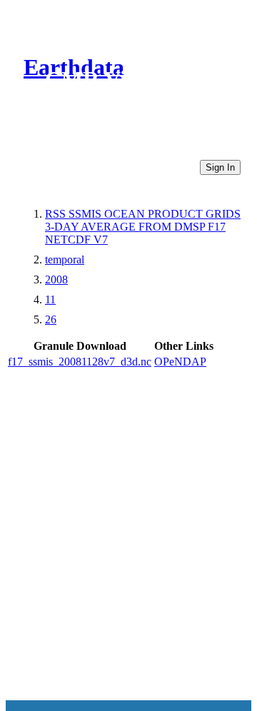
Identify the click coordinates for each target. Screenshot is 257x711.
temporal (64, 259)
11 (50, 299)
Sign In (220, 167)
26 (50, 319)
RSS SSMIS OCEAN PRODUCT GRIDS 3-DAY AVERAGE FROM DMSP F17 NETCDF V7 (143, 227)
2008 (56, 279)
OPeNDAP (180, 362)
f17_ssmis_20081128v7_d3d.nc (79, 362)
